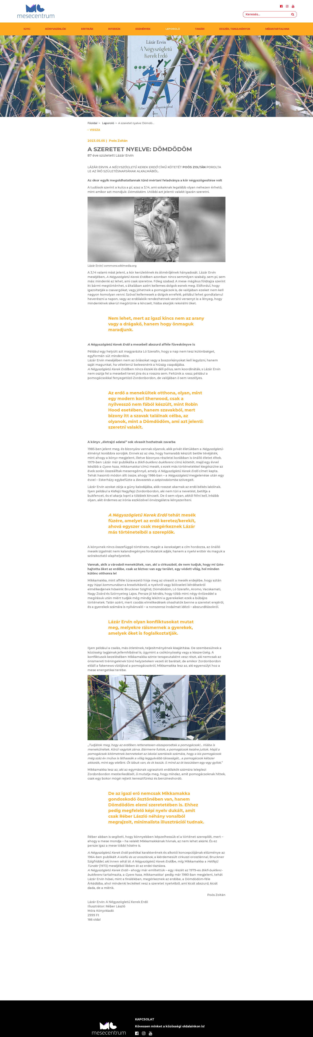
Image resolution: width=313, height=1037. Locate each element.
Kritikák (87, 28)
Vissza (95, 129)
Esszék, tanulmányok (234, 28)
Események (142, 28)
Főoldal (92, 123)
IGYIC (27, 28)
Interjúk (114, 28)
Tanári (199, 28)
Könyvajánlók (55, 28)
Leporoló (173, 28)
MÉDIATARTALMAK (277, 28)
